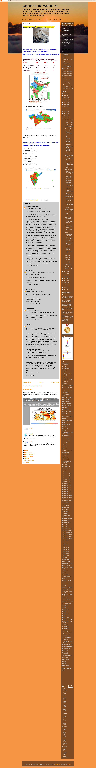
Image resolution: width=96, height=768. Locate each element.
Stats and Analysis (68, 88)
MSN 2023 (66, 509)
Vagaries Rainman (68, 646)
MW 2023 (65, 526)
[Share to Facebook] (47, 200)
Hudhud (65, 426)
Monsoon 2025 (67, 489)
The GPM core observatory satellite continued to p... (68, 227)
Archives (65, 381)
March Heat (66, 464)
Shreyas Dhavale (29, 460)
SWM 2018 (66, 607)
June (66, 257)
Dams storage (67, 403)
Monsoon (65, 472)
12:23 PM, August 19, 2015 (33, 303)
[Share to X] (46, 200)
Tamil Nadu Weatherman (66, 629)
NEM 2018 (66, 549)
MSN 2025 (66, 511)
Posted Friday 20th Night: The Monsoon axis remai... (69, 178)
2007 (65, 287)
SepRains (65, 597)
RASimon (57, 764)
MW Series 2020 (67, 538)
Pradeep (65, 570)
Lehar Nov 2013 (67, 450)
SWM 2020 (66, 611)
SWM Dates (66, 617)
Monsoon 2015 (67, 473)
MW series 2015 (67, 532)
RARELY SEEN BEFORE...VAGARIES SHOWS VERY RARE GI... (69, 150)
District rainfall (67, 405)
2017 (65, 113)
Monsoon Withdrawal (66, 504)
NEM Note (66, 553)
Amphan (65, 377)
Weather (65, 650)
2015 (65, 118)
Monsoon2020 (67, 507)
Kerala (65, 444)
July (66, 255)
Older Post (55, 382)
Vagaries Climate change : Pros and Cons (68, 44)
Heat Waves (66, 424)
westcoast (66, 659)
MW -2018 (66, 524)
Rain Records (67, 576)
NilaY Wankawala (30, 206)
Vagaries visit (66, 648)
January (67, 268)
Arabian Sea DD (67, 379)
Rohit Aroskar (30, 270)
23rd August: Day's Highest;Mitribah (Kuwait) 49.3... (69, 164)
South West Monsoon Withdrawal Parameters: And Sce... (68, 141)
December (68, 120)
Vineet (27, 462)
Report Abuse (66, 668)
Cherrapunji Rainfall (66, 395)
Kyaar (64, 448)
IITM (64, 430)
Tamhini (65, 624)
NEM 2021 (66, 551)
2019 (65, 109)
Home (41, 382)
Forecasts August (67, 416)
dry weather (66, 407)
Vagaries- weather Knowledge (68, 40)
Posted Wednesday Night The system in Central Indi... (68, 235)
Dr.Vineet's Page (67, 71)
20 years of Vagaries (66, 364)
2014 (65, 271)
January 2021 (67, 441)
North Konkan (67, 559)
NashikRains (66, 542)
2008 (65, 285)
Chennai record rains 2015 (67, 391)
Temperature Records (66, 634)
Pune (64, 572)
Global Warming (67, 420)
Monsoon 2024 (67, 487)
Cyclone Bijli (66, 401)
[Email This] (44, 200)
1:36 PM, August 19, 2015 (32, 319)
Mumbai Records (67, 518)
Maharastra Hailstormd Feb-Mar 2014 (67, 461)
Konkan (65, 446)
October (67, 124)
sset (27, 324)
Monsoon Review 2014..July (67, 501)
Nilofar (65, 557)
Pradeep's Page (67, 73)
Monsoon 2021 (67, 481)
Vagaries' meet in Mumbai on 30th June (65, 751)
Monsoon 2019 (67, 477)
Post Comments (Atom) (36, 386)
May (66, 259)
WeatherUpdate (67, 655)
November (68, 122)
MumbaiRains (67, 522)
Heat (64, 422)
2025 (65, 95)
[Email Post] (42, 200)
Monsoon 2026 (67, 491)
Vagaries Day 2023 (68, 644)
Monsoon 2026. (67, 493)
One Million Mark (67, 563)
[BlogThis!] (45, 200)
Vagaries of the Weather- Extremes (67, 36)
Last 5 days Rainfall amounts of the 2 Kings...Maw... (69, 185)
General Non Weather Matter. (67, 65)
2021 (65, 104)
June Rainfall (66, 443)
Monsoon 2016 (67, 475)
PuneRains (66, 574)
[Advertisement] (68, 678)
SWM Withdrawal (67, 619)
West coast (66, 657)
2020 (65, 106)
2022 (65, 102)
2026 (65, 93)
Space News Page (50, 27)
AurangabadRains (68, 385)
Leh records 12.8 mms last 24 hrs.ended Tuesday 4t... (69, 242)
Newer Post (27, 382)
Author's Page (67, 83)
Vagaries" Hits (67, 84)
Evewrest (28, 308)
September (68, 126)
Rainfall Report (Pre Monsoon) (67, 581)
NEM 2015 (66, 544)
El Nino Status (27, 389)
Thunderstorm (67, 637)
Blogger (69, 764)
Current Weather (67, 79)
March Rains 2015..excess (66, 467)
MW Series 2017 (67, 536)
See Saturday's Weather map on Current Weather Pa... (69, 198)
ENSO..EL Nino (67, 411)
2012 (65, 276)
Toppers (65, 639)
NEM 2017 (66, 548)
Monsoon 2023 (67, 485)
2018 (65, 111)
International (66, 63)
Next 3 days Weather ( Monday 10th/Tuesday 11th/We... (69, 220)
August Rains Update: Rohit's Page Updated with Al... (68, 133)
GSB (26, 450)
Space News (66, 81)
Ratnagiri (65, 589)
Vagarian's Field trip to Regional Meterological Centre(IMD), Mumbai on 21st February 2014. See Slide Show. (65, 710)
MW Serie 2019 (67, 528)
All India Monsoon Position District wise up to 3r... (68, 249)
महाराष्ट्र (65, 663)
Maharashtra (66, 458)
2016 (65, 115)
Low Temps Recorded (66, 453)
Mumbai (65, 513)
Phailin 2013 (66, 565)
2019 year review (67, 374)
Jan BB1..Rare (67, 439)
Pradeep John (29, 456)
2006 (65, 289)
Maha (64, 456)
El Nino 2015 (66, 409)
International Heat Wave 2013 (68, 433)
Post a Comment (29, 375)
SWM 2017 (66, 605)
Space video (66, 599)
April (66, 262)
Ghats (65, 418)
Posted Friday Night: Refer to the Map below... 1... (69, 205)
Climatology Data (67, 86)
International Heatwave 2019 (67, 436)
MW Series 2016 (67, 534)
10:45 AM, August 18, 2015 (33, 265)
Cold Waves (66, 399)
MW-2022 (65, 540)
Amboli (65, 375)
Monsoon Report (67, 495)
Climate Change (67, 397)
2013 (65, 273)
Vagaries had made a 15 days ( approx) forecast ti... (69, 172)
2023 (65, 100)
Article (65, 383)
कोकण (64, 661)
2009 (65, 282)
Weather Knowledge (66, 653)
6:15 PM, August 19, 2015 (32, 372)
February (67, 266)
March (67, 264)
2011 (65, 278)
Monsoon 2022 (67, 483)
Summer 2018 (67, 603)
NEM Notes (66, 555)
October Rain (66, 561)
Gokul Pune (28, 452)
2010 (65, 280)
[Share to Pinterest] (47, 200)
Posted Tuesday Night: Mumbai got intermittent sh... (69, 157)
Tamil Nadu (66, 626)
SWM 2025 (66, 615)
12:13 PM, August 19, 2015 (33, 284)
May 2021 (66, 470)
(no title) (31, 428)
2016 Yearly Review (66, 369)
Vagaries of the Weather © (40, 6)
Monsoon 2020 (67, 479)
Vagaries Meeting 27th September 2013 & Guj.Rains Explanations (65, 735)
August (67, 129)
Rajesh (27, 458)
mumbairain (66, 520)
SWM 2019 (66, 609)
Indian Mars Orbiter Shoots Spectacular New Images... (69, 192)
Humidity (65, 428)
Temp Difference (67, 632)
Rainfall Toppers (67, 587)
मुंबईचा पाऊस (66, 665)
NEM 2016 (66, 546)
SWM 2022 (66, 613)
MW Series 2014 (67, 530)
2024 (65, 97)
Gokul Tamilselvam (30, 454)
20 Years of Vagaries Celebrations (66, 54)
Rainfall (65, 578)
